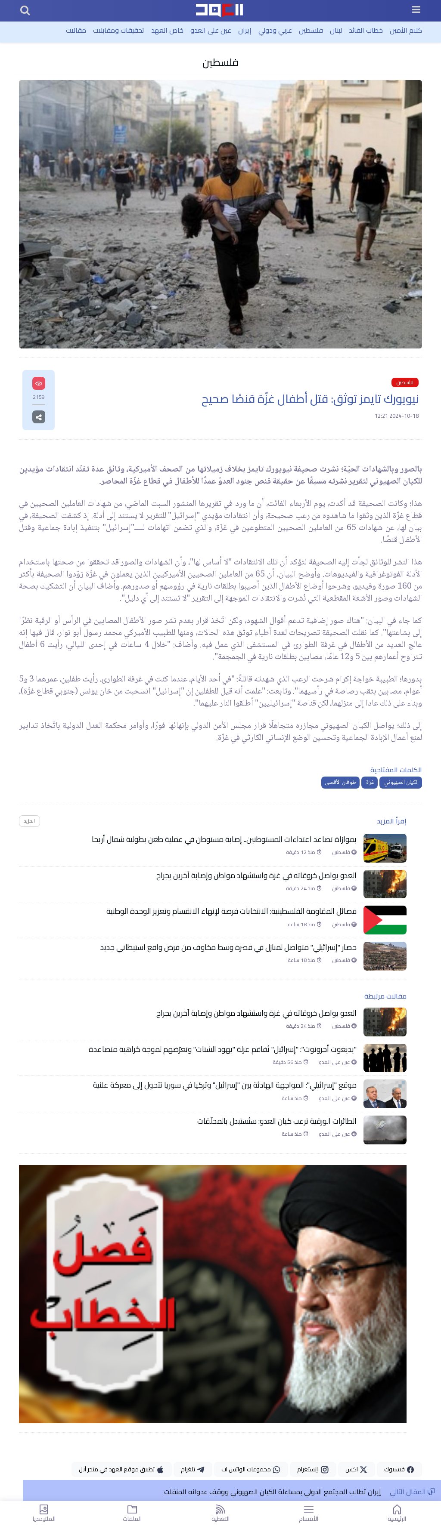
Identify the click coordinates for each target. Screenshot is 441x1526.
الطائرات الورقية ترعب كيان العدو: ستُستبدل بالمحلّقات (276, 1121)
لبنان (336, 30)
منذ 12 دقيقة (301, 852)
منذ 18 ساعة (302, 924)
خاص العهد (167, 30)
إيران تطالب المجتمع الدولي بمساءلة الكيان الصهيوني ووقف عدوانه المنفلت (271, 1491)
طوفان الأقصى (340, 782)
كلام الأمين (406, 30)
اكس (352, 1469)
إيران (245, 30)
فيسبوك (395, 1469)
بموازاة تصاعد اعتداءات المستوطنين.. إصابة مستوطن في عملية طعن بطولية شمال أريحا (224, 839)
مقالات (76, 30)
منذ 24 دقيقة (301, 888)
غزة (369, 782)
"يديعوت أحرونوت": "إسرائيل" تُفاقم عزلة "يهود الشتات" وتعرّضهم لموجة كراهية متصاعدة (223, 1049)
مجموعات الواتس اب (246, 1469)
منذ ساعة (292, 1098)
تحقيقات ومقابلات (118, 30)
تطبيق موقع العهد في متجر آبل (117, 1469)
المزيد (29, 820)
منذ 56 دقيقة (288, 1062)
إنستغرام (308, 1469)
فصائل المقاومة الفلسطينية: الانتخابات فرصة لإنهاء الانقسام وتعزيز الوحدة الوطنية (231, 911)
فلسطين (311, 30)
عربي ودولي (275, 30)
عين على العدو (210, 30)
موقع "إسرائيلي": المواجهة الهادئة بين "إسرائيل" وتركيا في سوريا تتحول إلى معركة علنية (225, 1085)
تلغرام (188, 1469)
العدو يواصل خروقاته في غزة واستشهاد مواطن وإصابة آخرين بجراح (256, 875)
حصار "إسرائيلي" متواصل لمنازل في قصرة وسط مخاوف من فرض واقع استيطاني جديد (228, 947)
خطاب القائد (366, 30)
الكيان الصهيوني (401, 782)
